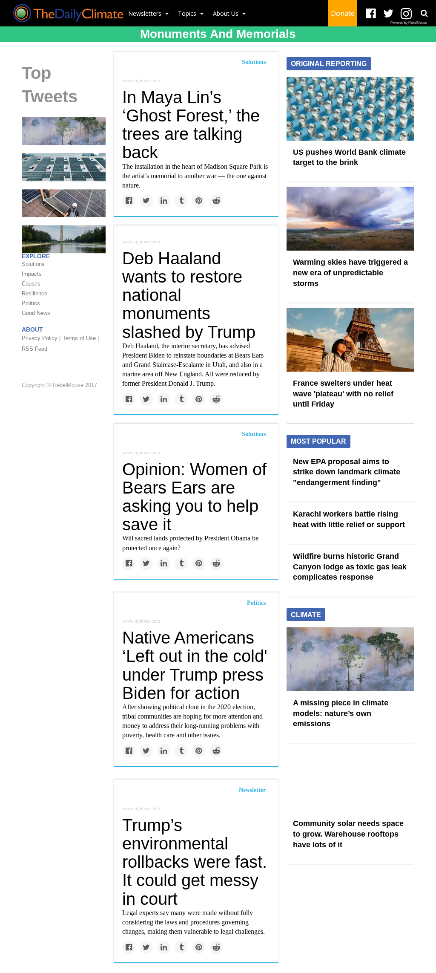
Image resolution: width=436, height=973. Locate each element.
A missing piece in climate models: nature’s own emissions (340, 713)
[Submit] (424, 13)
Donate (343, 13)
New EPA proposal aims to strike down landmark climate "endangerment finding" (346, 472)
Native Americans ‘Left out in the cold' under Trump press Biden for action (194, 665)
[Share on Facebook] (128, 201)
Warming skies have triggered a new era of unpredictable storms (350, 272)
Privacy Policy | (41, 338)
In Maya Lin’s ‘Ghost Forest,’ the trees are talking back (191, 125)
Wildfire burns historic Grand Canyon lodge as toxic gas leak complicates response (350, 566)
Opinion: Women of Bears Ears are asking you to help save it (194, 497)
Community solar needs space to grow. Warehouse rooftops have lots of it (348, 834)
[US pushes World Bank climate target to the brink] (350, 108)
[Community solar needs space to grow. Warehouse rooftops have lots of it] (64, 166)
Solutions (254, 62)
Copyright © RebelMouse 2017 (59, 385)
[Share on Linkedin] (163, 201)
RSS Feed (34, 349)
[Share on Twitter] (146, 201)
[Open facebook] (371, 14)
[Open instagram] (406, 14)
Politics (256, 603)
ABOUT (32, 329)
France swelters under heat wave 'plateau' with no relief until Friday (343, 393)
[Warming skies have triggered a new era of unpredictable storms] (350, 218)
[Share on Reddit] (216, 201)
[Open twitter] (388, 14)
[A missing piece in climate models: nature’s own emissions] (64, 130)
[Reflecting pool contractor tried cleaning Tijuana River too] (64, 238)
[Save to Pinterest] (198, 201)
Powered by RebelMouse (408, 23)
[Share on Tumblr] (181, 201)
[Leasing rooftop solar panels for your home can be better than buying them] (64, 202)
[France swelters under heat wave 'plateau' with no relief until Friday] (350, 339)
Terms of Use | (81, 338)
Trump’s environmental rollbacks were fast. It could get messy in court (194, 862)
